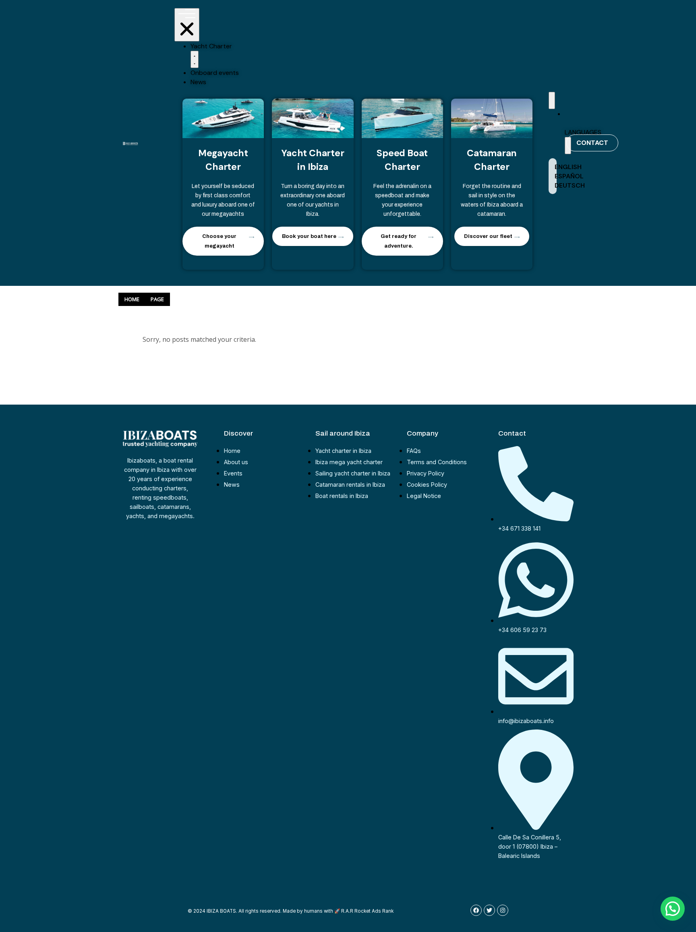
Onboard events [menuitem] (215, 72)
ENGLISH (568, 167)
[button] (195, 59)
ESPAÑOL (569, 176)
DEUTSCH (570, 185)
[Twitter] (489, 910)
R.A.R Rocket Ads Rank (367, 911)
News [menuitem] (198, 82)
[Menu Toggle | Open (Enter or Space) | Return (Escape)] (186, 24)
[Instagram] (502, 910)
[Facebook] (476, 910)
